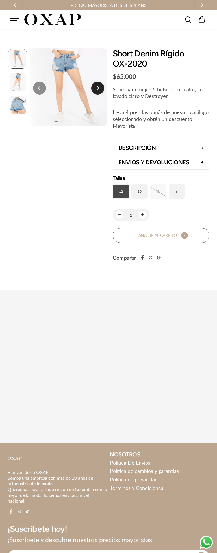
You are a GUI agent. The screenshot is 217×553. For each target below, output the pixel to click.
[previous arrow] (39, 88)
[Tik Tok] (27, 511)
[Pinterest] (158, 257)
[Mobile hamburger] (15, 19)
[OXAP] (52, 19)
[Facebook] (142, 257)
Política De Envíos (130, 463)
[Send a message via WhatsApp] (206, 542)
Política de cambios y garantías (144, 471)
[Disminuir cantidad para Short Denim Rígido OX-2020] (119, 215)
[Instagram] (19, 511)
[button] (202, 19)
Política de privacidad (134, 479)
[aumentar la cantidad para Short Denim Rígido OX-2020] (143, 215)
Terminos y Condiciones (136, 488)
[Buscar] (188, 19)
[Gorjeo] (150, 257)
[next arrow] (97, 88)
